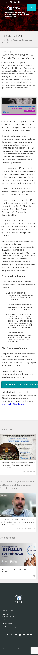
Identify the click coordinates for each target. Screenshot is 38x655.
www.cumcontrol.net (4, 592)
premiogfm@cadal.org (12, 404)
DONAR (32, 8)
